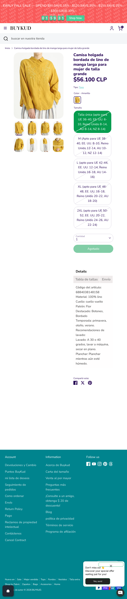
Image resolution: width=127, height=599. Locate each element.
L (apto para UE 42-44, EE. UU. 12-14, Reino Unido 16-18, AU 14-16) (92, 170)
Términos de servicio (59, 525)
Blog (49, 512)
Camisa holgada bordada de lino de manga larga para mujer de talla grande (51, 48)
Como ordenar (14, 496)
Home (57, 584)
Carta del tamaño (57, 472)
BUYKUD (36, 589)
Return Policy (13, 509)
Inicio (7, 48)
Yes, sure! (97, 581)
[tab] (81, 271)
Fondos (52, 579)
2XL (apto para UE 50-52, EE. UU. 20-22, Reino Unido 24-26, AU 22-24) (92, 218)
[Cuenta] (111, 27)
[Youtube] (94, 464)
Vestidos (62, 579)
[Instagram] (100, 464)
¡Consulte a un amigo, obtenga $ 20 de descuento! (60, 501)
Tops (81, 87)
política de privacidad (60, 519)
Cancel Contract (15, 540)
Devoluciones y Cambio (20, 465)
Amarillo (77, 100)
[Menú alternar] (5, 28)
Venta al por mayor (58, 478)
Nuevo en (10, 579)
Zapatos (26, 584)
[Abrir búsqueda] (5, 38)
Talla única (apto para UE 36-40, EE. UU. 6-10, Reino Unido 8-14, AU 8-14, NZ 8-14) (92, 122)
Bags (35, 584)
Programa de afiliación (61, 532)
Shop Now (75, 18)
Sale (19, 579)
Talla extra (74, 579)
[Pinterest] (105, 464)
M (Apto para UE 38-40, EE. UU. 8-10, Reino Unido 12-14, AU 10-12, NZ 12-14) (92, 146)
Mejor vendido (31, 579)
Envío (8, 503)
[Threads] (111, 464)
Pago (8, 516)
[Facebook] (88, 464)
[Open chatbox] (120, 593)
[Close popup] (111, 564)
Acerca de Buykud (58, 465)
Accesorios (46, 584)
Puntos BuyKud (15, 472)
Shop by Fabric (12, 584)
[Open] (8, 591)
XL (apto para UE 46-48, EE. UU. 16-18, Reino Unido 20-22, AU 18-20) (92, 194)
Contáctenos (13, 533)
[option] (39, 87)
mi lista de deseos (17, 478)
